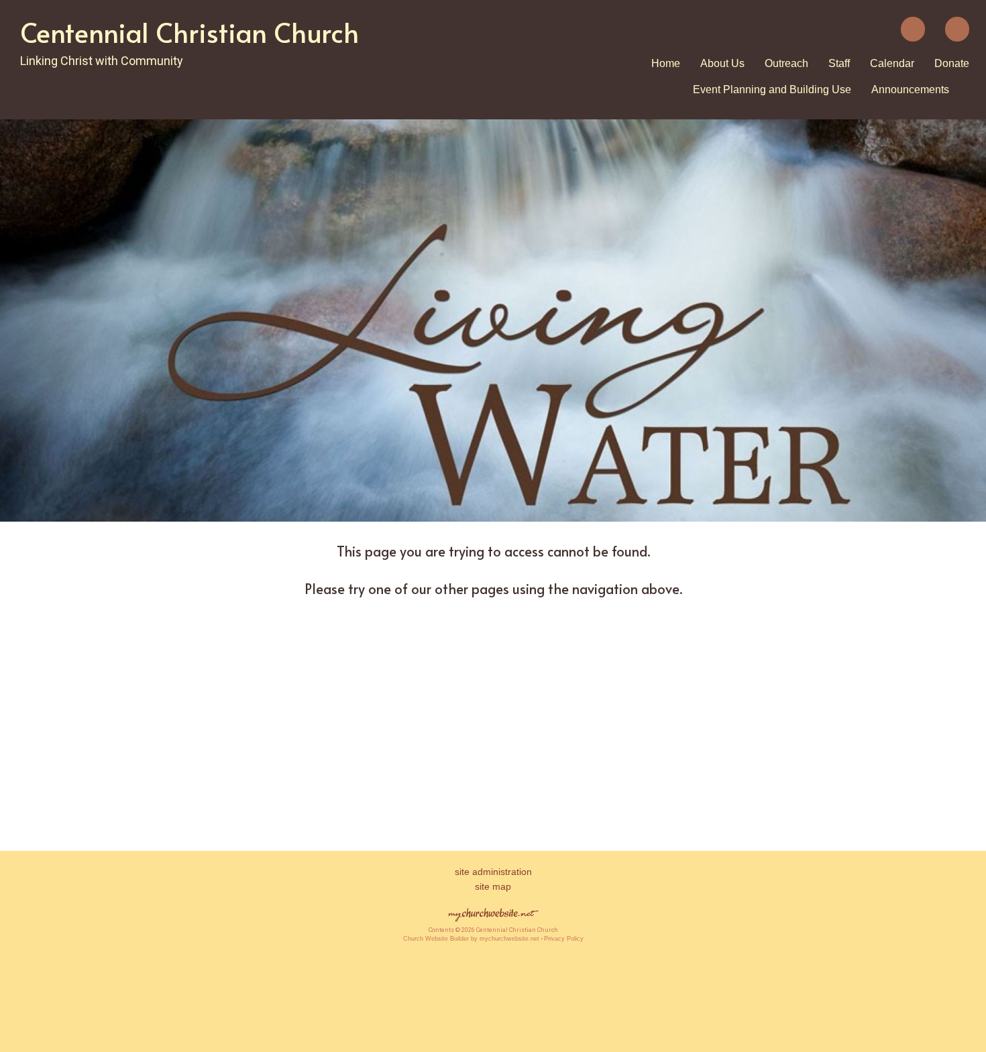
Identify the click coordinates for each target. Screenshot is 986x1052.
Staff (839, 63)
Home (665, 63)
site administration (493, 871)
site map (493, 886)
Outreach (786, 63)
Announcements (910, 89)
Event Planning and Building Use (772, 89)
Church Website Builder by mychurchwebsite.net (471, 938)
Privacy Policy (564, 938)
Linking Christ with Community (101, 61)
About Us (722, 63)
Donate (951, 63)
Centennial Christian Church (189, 31)
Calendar (892, 63)
